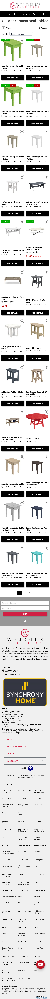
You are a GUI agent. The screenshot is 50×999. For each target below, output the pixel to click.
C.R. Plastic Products (6, 822)
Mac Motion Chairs (9, 897)
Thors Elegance (8, 956)
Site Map (30, 777)
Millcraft (37, 897)
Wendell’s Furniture (6, 971)
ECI (3, 837)
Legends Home (39, 890)
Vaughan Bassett (24, 962)
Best (35, 813)
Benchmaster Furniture (23, 814)
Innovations (38, 866)
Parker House (7, 919)
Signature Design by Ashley (24, 934)
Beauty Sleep (23, 805)
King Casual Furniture (6, 883)
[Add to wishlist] (22, 41)
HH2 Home (6, 860)
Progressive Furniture (22, 920)
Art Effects (22, 798)
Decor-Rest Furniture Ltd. (39, 830)
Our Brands (7, 784)
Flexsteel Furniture (37, 838)
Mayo (20, 897)
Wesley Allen (23, 970)
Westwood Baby (40, 970)
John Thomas (39, 874)
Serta (4, 934)
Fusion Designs (7, 845)
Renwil (4, 927)
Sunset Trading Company (7, 949)
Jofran (20, 874)
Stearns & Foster (40, 942)
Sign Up (25, 614)
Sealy (36, 927)
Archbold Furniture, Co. (39, 791)
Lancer (36, 882)
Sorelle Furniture (8, 942)
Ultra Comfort (39, 956)
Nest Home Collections (38, 904)
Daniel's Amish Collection (23, 830)
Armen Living (7, 798)
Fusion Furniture (24, 845)
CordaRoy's (6, 829)
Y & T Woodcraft (24, 979)
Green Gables (23, 852)
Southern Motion (24, 942)
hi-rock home (23, 860)
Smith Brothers (39, 934)
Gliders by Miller (40, 845)
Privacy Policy (20, 777)
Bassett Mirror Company (7, 805)
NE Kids (20, 903)
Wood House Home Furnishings (8, 979)
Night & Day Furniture (6, 912)
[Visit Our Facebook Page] (25, 622)
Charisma (37, 821)
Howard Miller (7, 866)
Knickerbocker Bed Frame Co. (23, 883)
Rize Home (22, 927)
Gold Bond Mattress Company (9, 852)
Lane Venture (7, 890)
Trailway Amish (23, 956)
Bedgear (5, 813)
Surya (20, 948)
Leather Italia (23, 890)
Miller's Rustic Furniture (7, 904)
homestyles (38, 860)
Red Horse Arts (40, 919)
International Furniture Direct (8, 875)
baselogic (37, 798)
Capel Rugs (22, 821)
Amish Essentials (24, 790)
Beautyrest (38, 805)
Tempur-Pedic (39, 948)
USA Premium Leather (7, 963)
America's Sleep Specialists (8, 791)
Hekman (37, 852)
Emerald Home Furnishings (23, 838)
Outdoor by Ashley (25, 911)
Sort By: (5, 34)
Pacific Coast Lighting (39, 912)
